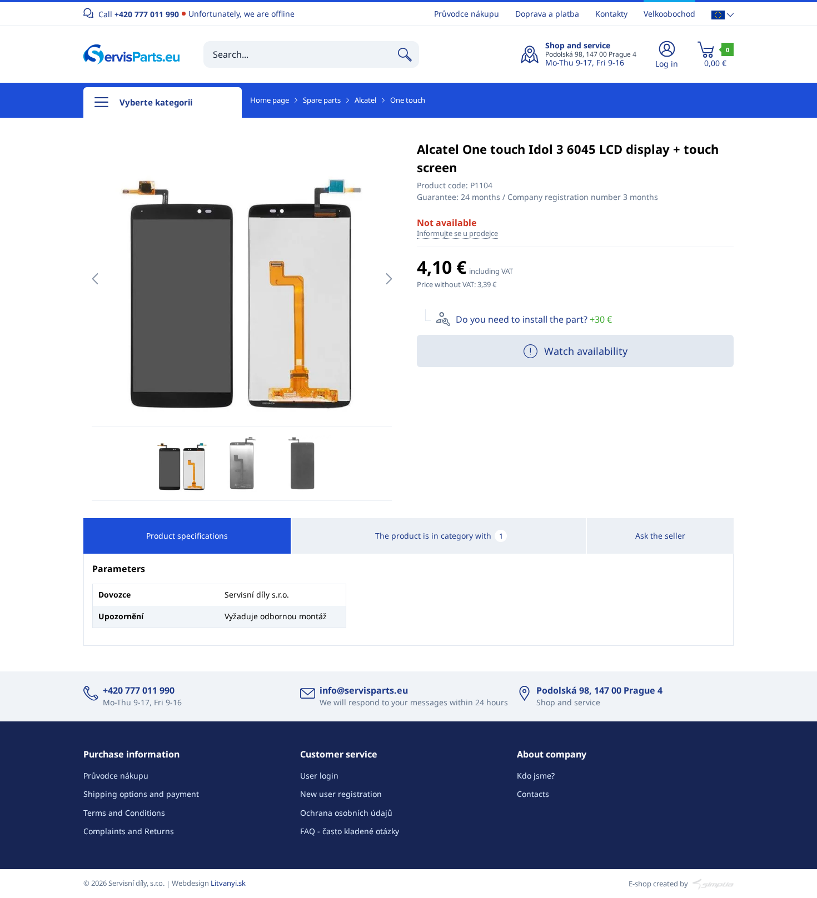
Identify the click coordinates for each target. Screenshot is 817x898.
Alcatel (365, 100)
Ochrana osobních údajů (346, 812)
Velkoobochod (669, 13)
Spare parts (322, 100)
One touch (407, 100)
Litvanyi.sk (228, 883)
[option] (242, 279)
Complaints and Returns (128, 831)
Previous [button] (95, 278)
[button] (722, 14)
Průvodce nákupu (466, 13)
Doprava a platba (547, 13)
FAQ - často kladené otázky (349, 831)
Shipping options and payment (141, 794)
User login (319, 775)
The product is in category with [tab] (439, 535)
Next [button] (389, 278)
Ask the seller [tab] (660, 535)
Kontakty (611, 13)
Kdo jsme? (536, 775)
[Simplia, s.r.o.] (712, 883)
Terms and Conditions (124, 812)
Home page (269, 100)
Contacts (533, 794)
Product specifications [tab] (187, 535)
